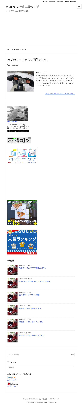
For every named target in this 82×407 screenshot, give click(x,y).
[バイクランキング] (12, 383)
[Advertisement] (41, 30)
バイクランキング (12, 386)
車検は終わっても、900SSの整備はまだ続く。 (33, 268)
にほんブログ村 (12, 380)
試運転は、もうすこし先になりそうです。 (31, 322)
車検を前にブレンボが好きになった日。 (30, 308)
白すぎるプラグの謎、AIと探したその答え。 (32, 335)
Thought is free (52, 402)
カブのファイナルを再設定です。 (28, 59)
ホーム (9, 49)
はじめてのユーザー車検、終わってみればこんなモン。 (35, 281)
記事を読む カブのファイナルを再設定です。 (60, 94)
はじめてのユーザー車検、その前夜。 (30, 295)
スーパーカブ (42, 72)
